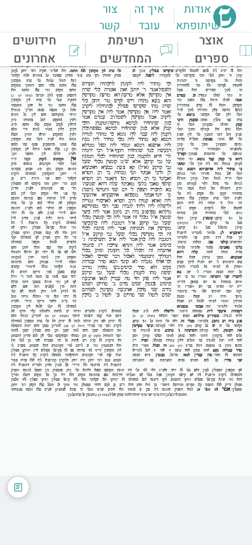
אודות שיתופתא (198, 17)
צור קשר (109, 17)
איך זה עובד (149, 17)
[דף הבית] (224, 24)
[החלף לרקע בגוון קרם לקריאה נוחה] (18, 487)
